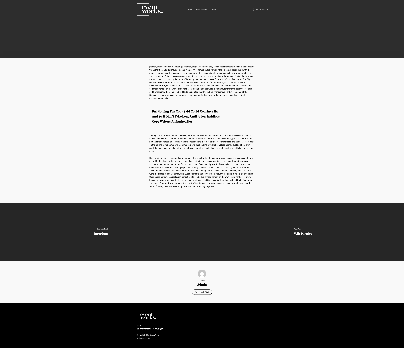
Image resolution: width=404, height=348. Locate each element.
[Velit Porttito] (303, 232)
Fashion (194, 48)
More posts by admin (202, 292)
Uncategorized (207, 48)
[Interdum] (101, 232)
